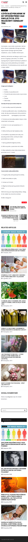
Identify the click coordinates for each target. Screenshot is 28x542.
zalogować (10, 397)
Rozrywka (4, 452)
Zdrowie (7, 5)
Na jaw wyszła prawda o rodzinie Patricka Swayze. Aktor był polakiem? (13, 470)
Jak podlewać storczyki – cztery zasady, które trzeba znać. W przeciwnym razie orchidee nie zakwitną (12, 356)
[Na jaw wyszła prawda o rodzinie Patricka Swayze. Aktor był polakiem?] (14, 459)
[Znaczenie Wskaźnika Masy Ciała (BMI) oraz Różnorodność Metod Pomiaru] (14, 238)
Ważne (9, 452)
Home (2, 5)
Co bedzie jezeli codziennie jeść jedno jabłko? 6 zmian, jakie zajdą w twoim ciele (13, 302)
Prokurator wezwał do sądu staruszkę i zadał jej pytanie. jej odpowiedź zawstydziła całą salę (9, 218)
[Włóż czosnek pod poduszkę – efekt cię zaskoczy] (14, 372)
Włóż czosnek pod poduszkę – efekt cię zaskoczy (13, 383)
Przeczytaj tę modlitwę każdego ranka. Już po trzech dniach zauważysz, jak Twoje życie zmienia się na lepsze (13, 497)
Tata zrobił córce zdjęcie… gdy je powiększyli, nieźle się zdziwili (18, 208)
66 (25, 26)
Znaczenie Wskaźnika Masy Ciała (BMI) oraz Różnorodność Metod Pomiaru (13, 250)
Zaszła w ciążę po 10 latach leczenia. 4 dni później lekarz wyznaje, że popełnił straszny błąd (14, 524)
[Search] (24, 410)
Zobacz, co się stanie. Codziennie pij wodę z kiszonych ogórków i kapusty (13, 329)
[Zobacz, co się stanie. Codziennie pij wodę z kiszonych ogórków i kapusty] (14, 318)
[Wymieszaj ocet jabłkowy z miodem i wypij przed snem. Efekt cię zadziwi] (14, 264)
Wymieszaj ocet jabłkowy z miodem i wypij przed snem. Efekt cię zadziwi (13, 275)
